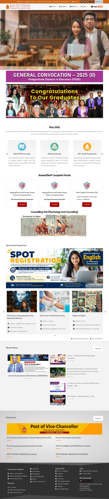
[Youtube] (84, 2)
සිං (99, 2)
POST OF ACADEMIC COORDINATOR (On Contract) (73, 446)
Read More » (10, 440)
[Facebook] (81, 2)
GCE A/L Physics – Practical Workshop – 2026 (80, 396)
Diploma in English (13, 315)
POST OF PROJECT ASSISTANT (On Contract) (22, 454)
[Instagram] (93, 2)
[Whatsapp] (90, 2)
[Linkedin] (87, 2)
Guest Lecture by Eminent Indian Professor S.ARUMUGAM (28, 376)
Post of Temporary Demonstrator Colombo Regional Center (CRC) (29, 438)
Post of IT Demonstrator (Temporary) (68, 438)
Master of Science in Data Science (51, 315)
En (96, 2)
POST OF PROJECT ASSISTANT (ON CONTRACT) (72, 454)
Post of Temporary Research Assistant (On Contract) (24, 446)
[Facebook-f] (84, 481)
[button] (2, 40)
